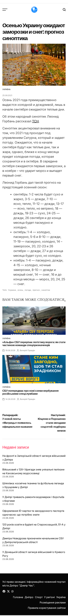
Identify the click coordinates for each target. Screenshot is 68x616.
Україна (6, 89)
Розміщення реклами (53, 602)
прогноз (36, 290)
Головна (18, 597)
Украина (12, 290)
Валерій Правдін (27, 350)
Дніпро (29, 597)
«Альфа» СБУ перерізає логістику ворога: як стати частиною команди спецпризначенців (33, 343)
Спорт (39, 597)
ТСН (35, 121)
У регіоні (49, 597)
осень (20, 290)
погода (28, 290)
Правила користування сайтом (47, 607)
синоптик (45, 290)
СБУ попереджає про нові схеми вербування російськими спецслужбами (30, 392)
